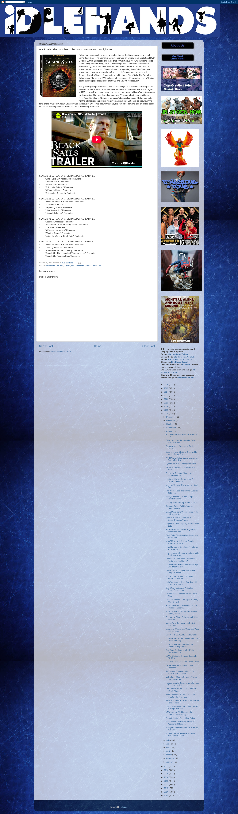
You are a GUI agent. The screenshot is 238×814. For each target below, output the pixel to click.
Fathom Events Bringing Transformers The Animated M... (182, 684)
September (171, 428)
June (168, 744)
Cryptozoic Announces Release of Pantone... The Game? (180, 560)
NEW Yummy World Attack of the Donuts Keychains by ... (180, 713)
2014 (166, 777)
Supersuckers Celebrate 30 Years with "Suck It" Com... (180, 734)
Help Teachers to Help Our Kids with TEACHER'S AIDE (181, 583)
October (170, 424)
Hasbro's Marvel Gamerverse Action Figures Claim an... (181, 480)
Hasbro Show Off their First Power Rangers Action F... (180, 571)
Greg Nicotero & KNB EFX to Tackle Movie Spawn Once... (181, 453)
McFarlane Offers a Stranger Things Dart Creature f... (181, 678)
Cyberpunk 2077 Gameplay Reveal (181, 464)
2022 (166, 399)
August (169, 431)
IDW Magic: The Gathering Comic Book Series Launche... (180, 672)
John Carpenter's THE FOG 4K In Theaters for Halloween (180, 696)
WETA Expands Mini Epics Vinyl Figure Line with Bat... (179, 577)
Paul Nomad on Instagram (180, 359)
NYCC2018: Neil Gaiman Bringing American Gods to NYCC (180, 542)
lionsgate (80, 266)
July (168, 740)
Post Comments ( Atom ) (61, 352)
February (170, 758)
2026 (166, 385)
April (168, 751)
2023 (166, 396)
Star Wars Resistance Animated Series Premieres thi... (179, 589)
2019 (166, 410)
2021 (166, 403)
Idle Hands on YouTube (184, 357)
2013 (166, 781)
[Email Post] (79, 263)
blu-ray (60, 266)
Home (97, 346)
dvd (73, 266)
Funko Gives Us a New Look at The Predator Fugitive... (181, 606)
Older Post (148, 346)
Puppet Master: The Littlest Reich (180, 718)
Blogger (124, 807)
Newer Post (46, 346)
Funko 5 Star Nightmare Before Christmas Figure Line (179, 645)
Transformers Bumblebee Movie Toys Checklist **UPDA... (182, 566)
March (169, 755)
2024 (166, 392)
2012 (166, 785)
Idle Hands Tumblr (179, 362)
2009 (166, 795)
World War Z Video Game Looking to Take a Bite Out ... (182, 459)
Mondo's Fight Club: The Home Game (182, 662)
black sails (51, 266)
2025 (166, 388)
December (171, 417)
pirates (89, 266)
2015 (166, 774)
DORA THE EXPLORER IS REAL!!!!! (181, 635)
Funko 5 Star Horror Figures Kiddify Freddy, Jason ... (181, 612)
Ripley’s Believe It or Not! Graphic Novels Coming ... (180, 498)
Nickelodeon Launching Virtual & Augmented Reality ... (180, 723)
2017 (166, 766)
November (171, 420)
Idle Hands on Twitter (178, 354)
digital (67, 266)
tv (100, 266)
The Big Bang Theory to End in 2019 (182, 503)
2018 (166, 414)
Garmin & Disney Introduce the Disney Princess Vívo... (179, 519)
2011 (166, 788)
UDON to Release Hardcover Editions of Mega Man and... (182, 707)
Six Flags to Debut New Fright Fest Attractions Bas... (181, 530)
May (168, 747)
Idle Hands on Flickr (186, 378)
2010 (166, 792)
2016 (166, 770)
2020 (166, 406)
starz (95, 266)
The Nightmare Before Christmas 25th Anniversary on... (182, 554)
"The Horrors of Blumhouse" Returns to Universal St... (182, 548)
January (170, 762)
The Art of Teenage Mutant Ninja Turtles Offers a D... (180, 474)
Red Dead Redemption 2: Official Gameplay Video (180, 651)
